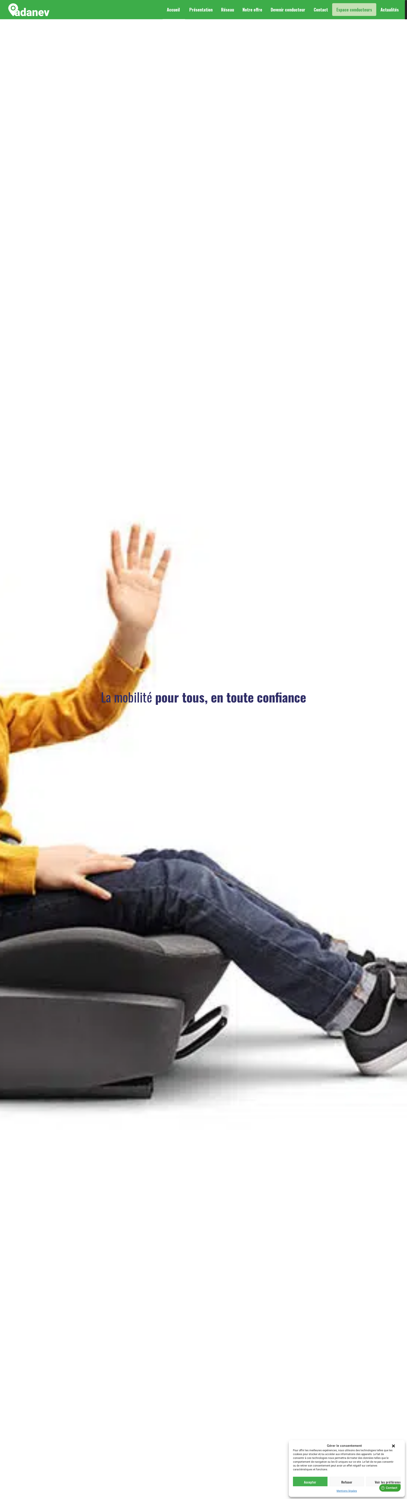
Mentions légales (347, 1490)
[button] (393, 1446)
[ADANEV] (28, 9)
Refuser (346, 1482)
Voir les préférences (388, 1482)
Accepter (310, 1482)
